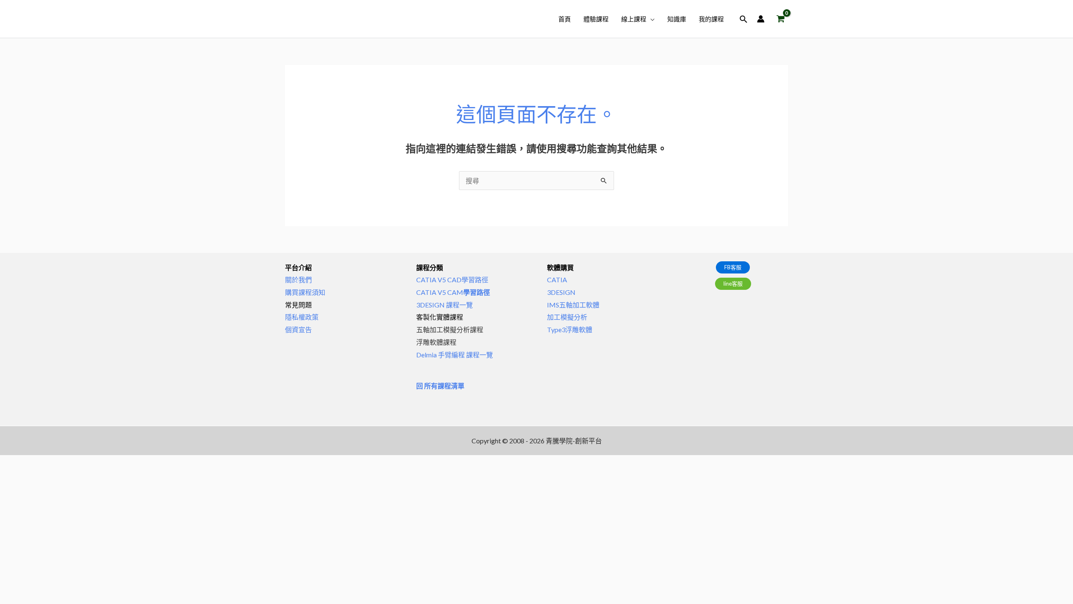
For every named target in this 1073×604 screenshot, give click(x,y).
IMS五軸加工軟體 (573, 305)
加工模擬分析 (567, 317)
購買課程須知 (305, 292)
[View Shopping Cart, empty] (780, 19)
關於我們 (298, 280)
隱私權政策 (302, 317)
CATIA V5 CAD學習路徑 (452, 280)
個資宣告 (298, 329)
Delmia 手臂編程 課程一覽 (454, 355)
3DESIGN (561, 292)
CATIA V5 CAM (453, 292)
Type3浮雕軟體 (569, 329)
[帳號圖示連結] (761, 19)
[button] (650, 19)
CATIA (557, 280)
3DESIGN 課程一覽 (444, 305)
